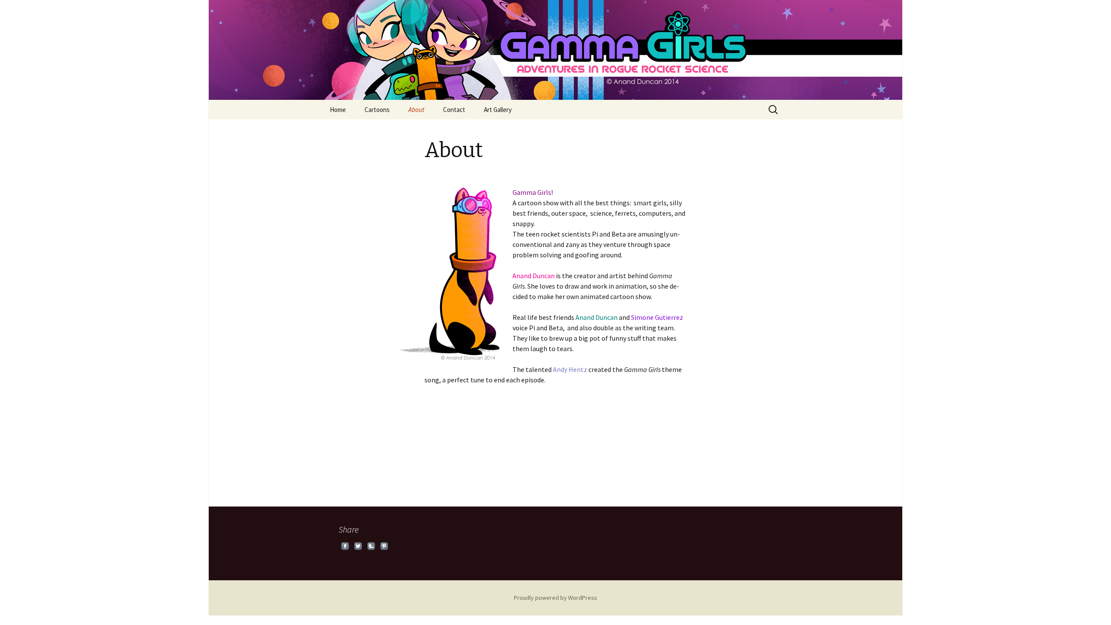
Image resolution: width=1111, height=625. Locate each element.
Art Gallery (498, 109)
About (416, 109)
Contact (454, 109)
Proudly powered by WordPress (555, 598)
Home (338, 109)
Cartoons (377, 109)
